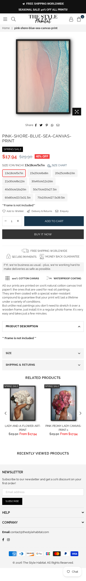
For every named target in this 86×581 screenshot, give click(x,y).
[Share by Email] (58, 125)
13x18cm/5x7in (14, 173)
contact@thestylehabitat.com (29, 532)
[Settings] (71, 19)
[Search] (13, 19)
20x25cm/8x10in (65, 173)
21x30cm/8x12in (15, 181)
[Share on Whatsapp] (52, 125)
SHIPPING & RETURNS (20, 364)
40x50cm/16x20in (15, 189)
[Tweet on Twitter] (41, 125)
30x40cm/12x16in (42, 181)
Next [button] (80, 413)
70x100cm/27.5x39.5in (51, 197)
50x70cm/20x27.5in (45, 189)
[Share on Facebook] (36, 125)
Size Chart (59, 165)
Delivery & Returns (41, 211)
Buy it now (43, 234)
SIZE (9, 353)
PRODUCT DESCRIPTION (22, 326)
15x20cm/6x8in (39, 173)
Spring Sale (11, 386)
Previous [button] (5, 413)
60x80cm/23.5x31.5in (18, 197)
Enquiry (64, 211)
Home (6, 28)
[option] (43, 77)
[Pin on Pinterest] (47, 125)
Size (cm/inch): (34, 165)
